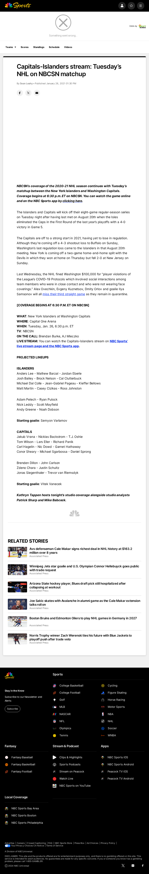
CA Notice (38, 845)
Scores (25, 47)
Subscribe (12, 708)
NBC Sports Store (63, 843)
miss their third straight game (64, 294)
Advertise (10, 843)
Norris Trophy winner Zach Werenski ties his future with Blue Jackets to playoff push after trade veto (80, 637)
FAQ (50, 843)
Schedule (54, 47)
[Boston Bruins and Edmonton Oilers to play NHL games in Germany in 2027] (17, 621)
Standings (38, 47)
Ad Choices (92, 843)
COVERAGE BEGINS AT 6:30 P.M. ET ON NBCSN (53, 305)
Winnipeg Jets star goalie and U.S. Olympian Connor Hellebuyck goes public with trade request (84, 568)
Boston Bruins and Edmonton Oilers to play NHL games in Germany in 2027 (83, 618)
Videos (68, 47)
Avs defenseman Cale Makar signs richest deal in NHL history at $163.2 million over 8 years (80, 550)
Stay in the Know (14, 690)
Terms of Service (54, 845)
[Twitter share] (28, 93)
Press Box (79, 843)
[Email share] (37, 93)
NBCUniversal (25, 851)
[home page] (18, 5)
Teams (9, 47)
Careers (21, 843)
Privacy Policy (108, 843)
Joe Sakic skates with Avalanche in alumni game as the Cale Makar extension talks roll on (84, 602)
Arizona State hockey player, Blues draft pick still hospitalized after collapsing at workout (77, 585)
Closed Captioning (36, 843)
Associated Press (39, 556)
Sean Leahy (26, 83)
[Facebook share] (20, 93)
